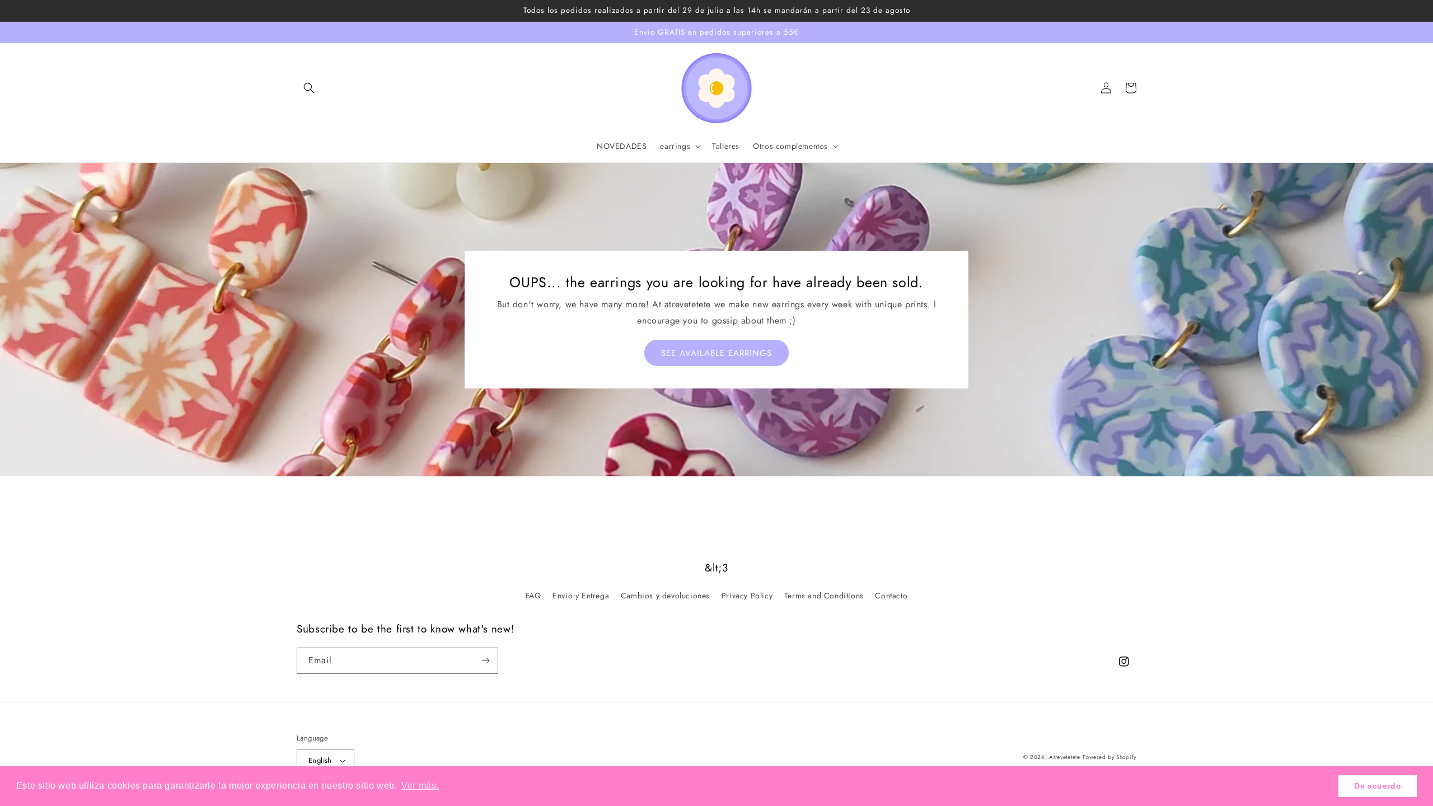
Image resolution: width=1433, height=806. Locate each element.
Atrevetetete (1064, 757)
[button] (309, 88)
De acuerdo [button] (1377, 785)
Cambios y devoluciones (665, 595)
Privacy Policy (747, 595)
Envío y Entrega (580, 595)
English (320, 760)
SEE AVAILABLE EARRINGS (716, 353)
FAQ (533, 595)
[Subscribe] (485, 661)
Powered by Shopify (1109, 757)
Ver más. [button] (420, 785)
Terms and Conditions (824, 595)
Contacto (891, 595)
